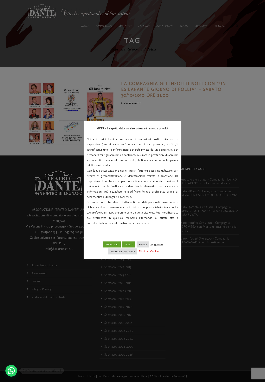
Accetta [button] (128, 244)
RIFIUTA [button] (143, 244)
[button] (11, 371)
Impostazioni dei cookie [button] (122, 251)
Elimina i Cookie (148, 251)
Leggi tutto (156, 244)
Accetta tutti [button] (112, 244)
